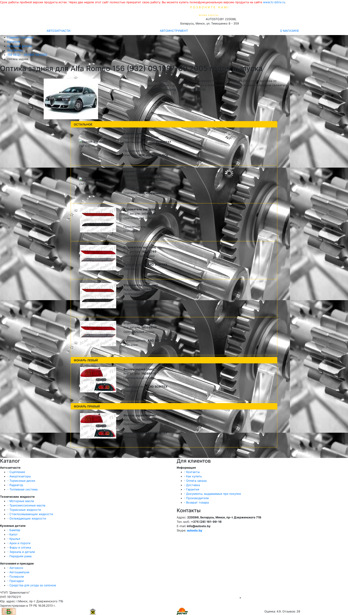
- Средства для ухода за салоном (31, 585)
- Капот (12, 534)
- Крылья (13, 539)
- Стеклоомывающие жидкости (30, 514)
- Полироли (15, 576)
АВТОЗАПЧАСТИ (58, 31)
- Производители (196, 498)
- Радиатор (15, 485)
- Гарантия (191, 489)
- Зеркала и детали (21, 552)
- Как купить (193, 476)
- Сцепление (16, 472)
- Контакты (192, 472)
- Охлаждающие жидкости (26, 518)
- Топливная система (22, 489)
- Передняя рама (19, 556)
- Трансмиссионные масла (26, 505)
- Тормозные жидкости (24, 510)
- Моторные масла (20, 501)
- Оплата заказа (195, 480)
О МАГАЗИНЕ (289, 31)
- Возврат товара (196, 502)
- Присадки (15, 581)
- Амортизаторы (19, 476)
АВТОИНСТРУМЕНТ (174, 31)
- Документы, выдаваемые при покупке (212, 494)
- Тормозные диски (21, 480)
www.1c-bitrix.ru (274, 2)
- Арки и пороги (18, 543)
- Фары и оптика (19, 547)
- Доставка (192, 485)
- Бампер (13, 530)
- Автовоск (15, 568)
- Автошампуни (18, 572)
